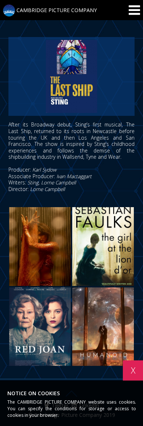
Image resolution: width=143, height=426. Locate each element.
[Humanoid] (103, 326)
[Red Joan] (40, 326)
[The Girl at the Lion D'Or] (103, 246)
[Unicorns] (40, 246)
